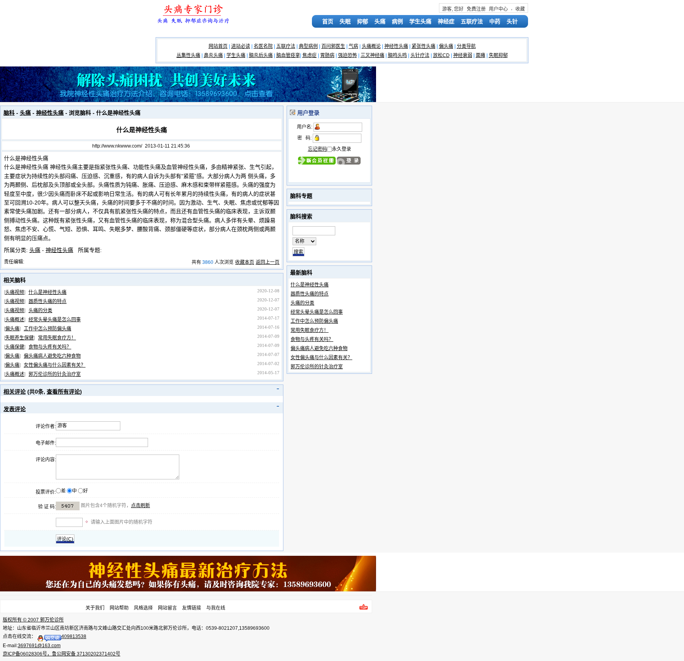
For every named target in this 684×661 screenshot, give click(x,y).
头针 (512, 21)
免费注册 (476, 9)
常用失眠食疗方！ (57, 338)
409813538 (73, 636)
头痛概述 (14, 319)
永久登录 (341, 149)
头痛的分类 (40, 310)
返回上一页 (267, 262)
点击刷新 (140, 505)
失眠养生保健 (19, 338)
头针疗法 (419, 55)
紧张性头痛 (423, 46)
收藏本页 (244, 262)
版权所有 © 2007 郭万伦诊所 (33, 620)
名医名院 (263, 46)
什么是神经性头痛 (47, 292)
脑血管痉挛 (288, 55)
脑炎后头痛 (261, 55)
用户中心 (498, 9)
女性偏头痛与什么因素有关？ (55, 365)
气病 (353, 46)
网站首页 (218, 46)
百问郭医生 (333, 46)
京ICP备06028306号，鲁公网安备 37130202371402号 (61, 654)
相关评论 (15, 391)
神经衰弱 (462, 55)
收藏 (520, 9)
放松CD (441, 55)
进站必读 (240, 46)
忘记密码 (317, 149)
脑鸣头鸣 (397, 55)
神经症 (446, 21)
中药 (494, 21)
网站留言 (167, 608)
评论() (65, 539)
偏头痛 (446, 46)
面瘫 (480, 55)
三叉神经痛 (372, 55)
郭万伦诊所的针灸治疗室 (54, 374)
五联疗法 (472, 21)
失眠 (345, 21)
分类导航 (466, 46)
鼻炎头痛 (213, 55)
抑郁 (362, 21)
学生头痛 (420, 21)
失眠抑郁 (498, 55)
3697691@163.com (39, 645)
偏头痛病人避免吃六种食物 (52, 356)
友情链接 (191, 608)
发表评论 (15, 409)
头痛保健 (14, 347)
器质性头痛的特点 (47, 301)
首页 (327, 21)
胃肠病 (327, 55)
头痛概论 (371, 46)
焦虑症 (309, 55)
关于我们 (95, 608)
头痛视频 (14, 292)
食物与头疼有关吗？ (49, 347)
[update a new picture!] (68, 506)
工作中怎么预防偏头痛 (47, 328)
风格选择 (143, 608)
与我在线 (215, 608)
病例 (397, 21)
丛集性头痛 (188, 55)
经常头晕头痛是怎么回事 (54, 319)
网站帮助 (119, 608)
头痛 (380, 21)
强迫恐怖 (347, 55)
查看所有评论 (63, 391)
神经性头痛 (396, 46)
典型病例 (308, 46)
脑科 (9, 113)
